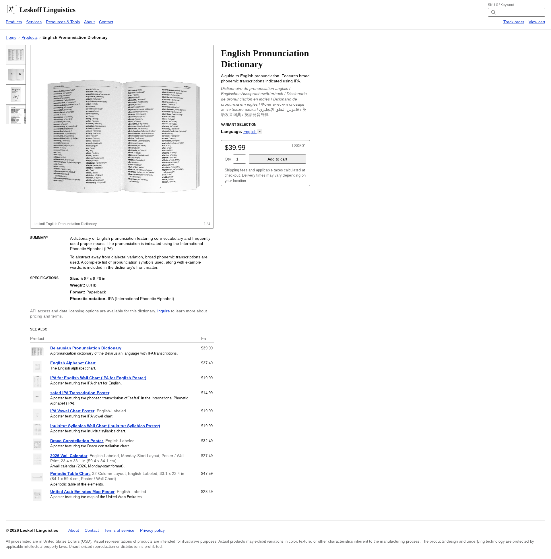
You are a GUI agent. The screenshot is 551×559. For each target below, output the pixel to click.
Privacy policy (152, 530)
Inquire (163, 311)
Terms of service (119, 530)
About (89, 22)
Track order (513, 22)
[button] (252, 131)
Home (11, 37)
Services (34, 22)
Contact (106, 22)
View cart (537, 22)
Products (14, 22)
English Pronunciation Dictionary (75, 37)
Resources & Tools (63, 22)
